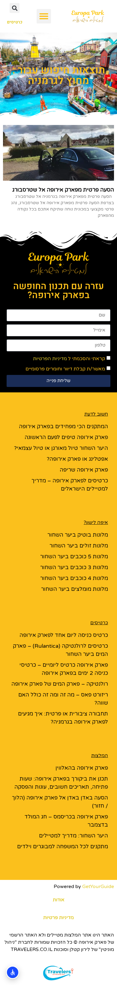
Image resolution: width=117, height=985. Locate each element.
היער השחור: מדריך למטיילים (73, 835)
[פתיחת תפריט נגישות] (12, 972)
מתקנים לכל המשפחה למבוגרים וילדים (62, 846)
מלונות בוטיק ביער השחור (77, 534)
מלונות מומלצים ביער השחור (74, 589)
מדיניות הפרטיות (50, 359)
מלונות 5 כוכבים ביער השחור (74, 556)
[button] (44, 16)
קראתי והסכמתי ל (69, 359)
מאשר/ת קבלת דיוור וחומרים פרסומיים (65, 369)
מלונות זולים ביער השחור (79, 545)
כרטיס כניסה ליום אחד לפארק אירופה (64, 635)
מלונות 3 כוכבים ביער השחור (74, 567)
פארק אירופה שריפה (84, 469)
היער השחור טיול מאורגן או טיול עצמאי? (61, 448)
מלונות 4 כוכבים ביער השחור (74, 578)
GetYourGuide (98, 887)
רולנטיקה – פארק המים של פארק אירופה (59, 684)
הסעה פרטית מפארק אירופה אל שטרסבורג (63, 189)
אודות (58, 900)
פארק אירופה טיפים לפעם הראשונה (66, 437)
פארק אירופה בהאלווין (82, 768)
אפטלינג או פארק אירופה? (77, 459)
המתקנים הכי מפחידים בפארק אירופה (63, 426)
